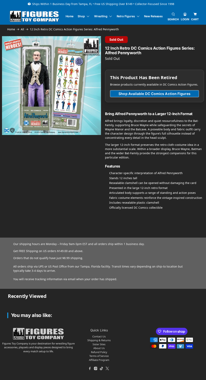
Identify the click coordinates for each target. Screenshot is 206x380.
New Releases (153, 16)
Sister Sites (99, 344)
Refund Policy (99, 352)
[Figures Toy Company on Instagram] (95, 368)
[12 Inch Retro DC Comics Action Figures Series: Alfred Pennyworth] (51, 85)
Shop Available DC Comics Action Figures (154, 94)
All (22, 29)
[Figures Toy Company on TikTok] (101, 368)
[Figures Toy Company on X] (107, 368)
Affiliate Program (99, 360)
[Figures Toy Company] (34, 16)
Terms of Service (99, 356)
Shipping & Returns (99, 340)
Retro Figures (126, 16)
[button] (31, 147)
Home (70, 16)
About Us (99, 348)
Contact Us (99, 336)
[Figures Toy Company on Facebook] (89, 368)
